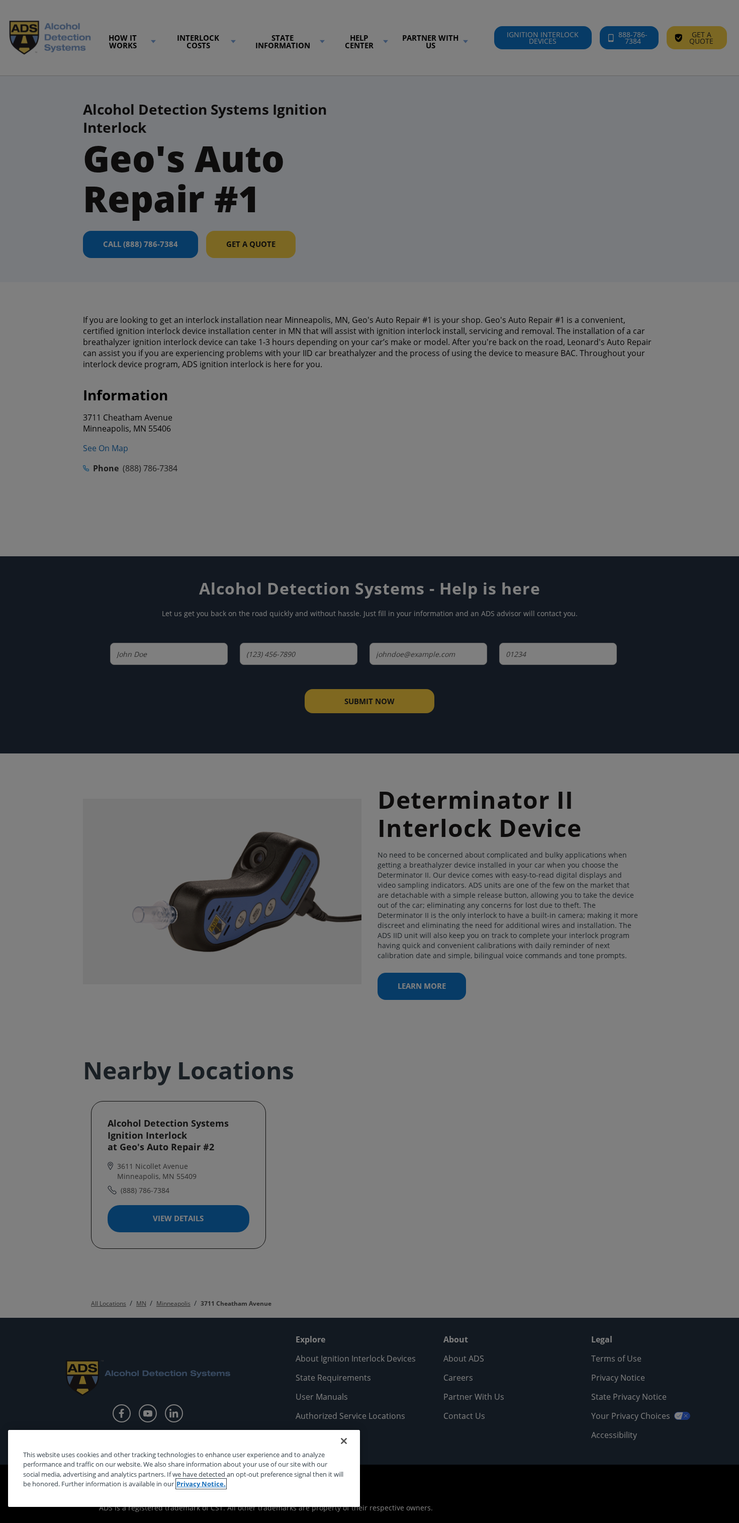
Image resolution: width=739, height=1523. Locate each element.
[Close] (344, 1441)
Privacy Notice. (201, 1483)
